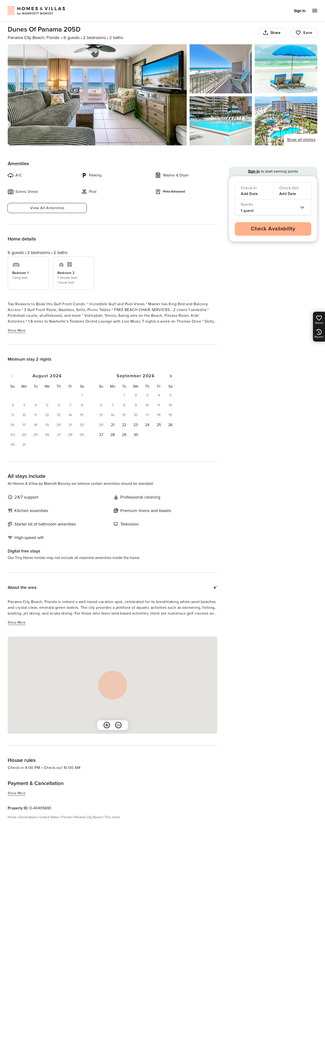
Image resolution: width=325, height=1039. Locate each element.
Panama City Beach (88, 817)
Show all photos (301, 139)
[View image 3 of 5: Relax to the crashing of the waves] (286, 68)
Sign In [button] (300, 10)
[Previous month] (12, 376)
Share (275, 32)
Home (12, 817)
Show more (17, 330)
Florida (67, 817)
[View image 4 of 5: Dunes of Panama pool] (221, 120)
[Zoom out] (118, 725)
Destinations (28, 817)
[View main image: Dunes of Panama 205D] (97, 94)
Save (307, 32)
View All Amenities (47, 208)
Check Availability (273, 229)
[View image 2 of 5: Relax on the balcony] (221, 68)
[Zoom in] (107, 725)
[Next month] (170, 376)
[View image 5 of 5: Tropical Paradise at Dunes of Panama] (286, 120)
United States (49, 817)
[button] (112, 425)
